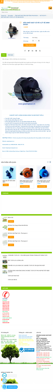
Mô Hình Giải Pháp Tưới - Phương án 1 (18, 233)
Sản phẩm (11, 15)
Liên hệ (5, 184)
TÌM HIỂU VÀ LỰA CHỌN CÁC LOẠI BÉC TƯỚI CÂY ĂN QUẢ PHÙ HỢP (26, 265)
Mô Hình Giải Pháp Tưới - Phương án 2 (18, 241)
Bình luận (10, 55)
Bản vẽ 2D (10, 217)
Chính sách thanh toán (13, 275)
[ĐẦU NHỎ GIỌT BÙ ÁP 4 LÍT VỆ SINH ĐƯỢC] (25, 50)
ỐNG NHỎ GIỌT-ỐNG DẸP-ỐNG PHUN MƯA (27, 15)
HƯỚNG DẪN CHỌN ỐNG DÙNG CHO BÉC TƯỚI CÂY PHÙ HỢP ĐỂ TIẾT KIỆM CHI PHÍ (28, 271)
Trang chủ (4, 15)
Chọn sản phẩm (30, 45)
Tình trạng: (26, 37)
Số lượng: (26, 41)
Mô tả (3, 55)
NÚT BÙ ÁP (43, 15)
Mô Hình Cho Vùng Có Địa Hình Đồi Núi (18, 225)
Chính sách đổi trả (12, 279)
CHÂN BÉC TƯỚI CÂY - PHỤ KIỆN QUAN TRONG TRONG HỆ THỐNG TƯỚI (27, 255)
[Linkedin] (32, 50)
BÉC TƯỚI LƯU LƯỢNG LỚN (15, 260)
